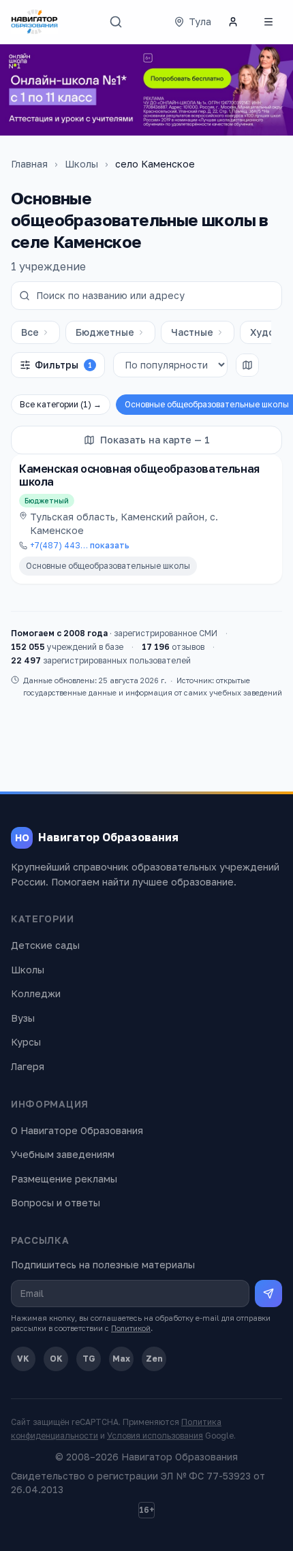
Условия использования (155, 1435)
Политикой (131, 1327)
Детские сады (45, 945)
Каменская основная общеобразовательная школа (139, 475)
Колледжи (36, 993)
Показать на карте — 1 (155, 439)
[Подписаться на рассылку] (268, 1293)
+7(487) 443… (79, 545)
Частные (192, 332)
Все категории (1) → (61, 404)
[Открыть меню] (268, 21)
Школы (81, 164)
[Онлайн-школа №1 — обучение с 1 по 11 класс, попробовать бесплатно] (146, 90)
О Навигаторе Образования (77, 1130)
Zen (154, 1358)
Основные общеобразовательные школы (108, 566)
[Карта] (247, 365)
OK (56, 1358)
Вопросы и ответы (55, 1202)
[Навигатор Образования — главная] (34, 22)
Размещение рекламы (64, 1179)
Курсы (26, 1042)
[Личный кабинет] (233, 21)
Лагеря (27, 1066)
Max (121, 1358)
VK (23, 1358)
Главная (29, 164)
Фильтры (63, 365)
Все (30, 332)
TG (88, 1358)
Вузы (23, 1018)
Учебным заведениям (62, 1154)
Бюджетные (105, 332)
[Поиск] (116, 22)
